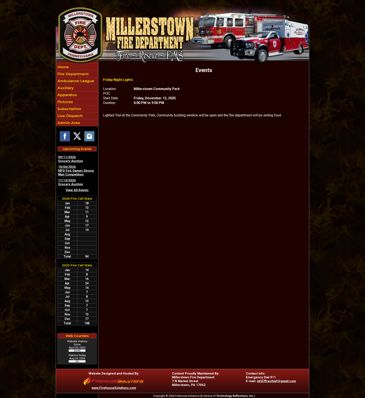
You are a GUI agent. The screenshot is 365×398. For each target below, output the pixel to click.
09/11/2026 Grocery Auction (70, 159)
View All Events (77, 190)
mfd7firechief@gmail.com (276, 381)
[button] (77, 116)
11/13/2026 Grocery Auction (70, 182)
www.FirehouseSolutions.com (114, 388)
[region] (77, 95)
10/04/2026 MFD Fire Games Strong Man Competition (76, 170)
